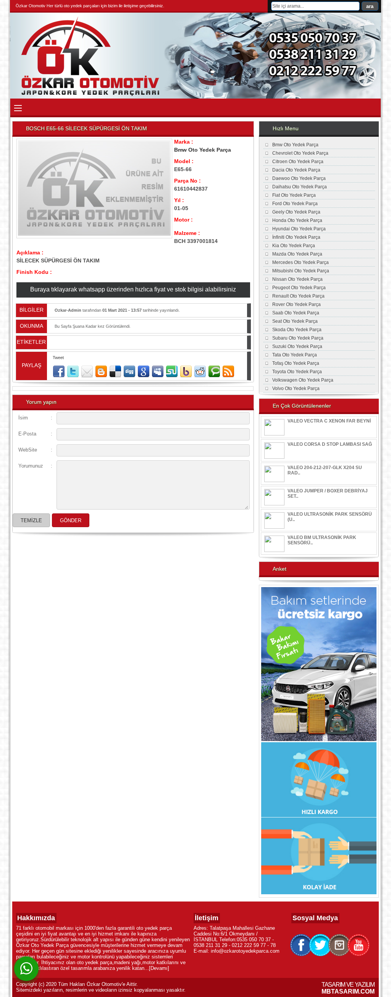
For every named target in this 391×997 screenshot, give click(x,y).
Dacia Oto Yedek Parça (296, 170)
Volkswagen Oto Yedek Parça (302, 380)
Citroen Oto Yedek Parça (297, 161)
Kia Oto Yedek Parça (293, 245)
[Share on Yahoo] (186, 372)
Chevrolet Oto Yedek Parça (300, 153)
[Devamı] (159, 968)
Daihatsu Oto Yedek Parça (299, 186)
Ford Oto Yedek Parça (295, 203)
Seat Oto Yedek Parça (295, 321)
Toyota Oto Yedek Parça (297, 371)
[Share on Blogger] (101, 372)
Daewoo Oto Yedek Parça (299, 178)
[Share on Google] (143, 372)
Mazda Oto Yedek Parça (297, 254)
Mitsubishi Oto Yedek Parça (300, 271)
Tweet (58, 357)
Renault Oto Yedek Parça (298, 296)
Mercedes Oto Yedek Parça (300, 262)
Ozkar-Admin (68, 310)
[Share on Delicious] (115, 372)
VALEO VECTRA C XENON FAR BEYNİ (329, 421)
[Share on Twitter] (73, 372)
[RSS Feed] (228, 372)
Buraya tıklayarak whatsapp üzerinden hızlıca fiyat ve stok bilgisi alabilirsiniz (133, 289)
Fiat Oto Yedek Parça (294, 195)
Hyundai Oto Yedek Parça (299, 228)
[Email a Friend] (87, 372)
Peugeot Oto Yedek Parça (299, 287)
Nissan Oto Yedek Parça (297, 279)
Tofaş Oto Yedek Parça (295, 363)
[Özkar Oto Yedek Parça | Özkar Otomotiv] (92, 94)
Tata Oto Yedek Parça (294, 355)
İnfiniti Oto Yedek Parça (296, 237)
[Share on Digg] (129, 372)
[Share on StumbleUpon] (172, 372)
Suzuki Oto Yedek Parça (297, 346)
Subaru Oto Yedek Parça (297, 338)
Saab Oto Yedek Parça (295, 313)
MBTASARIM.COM (348, 991)
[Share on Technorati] (214, 372)
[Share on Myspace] (158, 372)
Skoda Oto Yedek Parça (297, 329)
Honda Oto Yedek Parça (297, 220)
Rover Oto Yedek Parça (296, 304)
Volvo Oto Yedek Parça (296, 388)
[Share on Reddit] (200, 372)
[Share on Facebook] (59, 372)
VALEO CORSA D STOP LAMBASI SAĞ (330, 444)
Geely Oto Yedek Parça (296, 212)
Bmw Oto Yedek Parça (202, 150)
